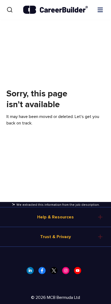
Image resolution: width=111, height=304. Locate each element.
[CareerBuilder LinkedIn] (32, 272)
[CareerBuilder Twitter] (55, 272)
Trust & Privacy (55, 236)
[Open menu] (100, 9)
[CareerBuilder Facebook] (44, 272)
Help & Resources (55, 217)
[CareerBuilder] (55, 10)
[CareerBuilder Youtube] (79, 272)
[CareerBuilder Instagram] (67, 272)
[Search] (9, 9)
